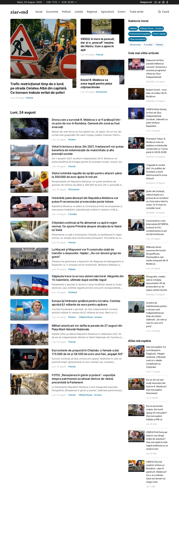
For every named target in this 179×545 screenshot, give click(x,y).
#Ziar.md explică (139, 341)
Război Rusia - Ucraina (151, 28)
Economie (52, 11)
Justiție (78, 11)
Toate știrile (136, 11)
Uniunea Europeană (139, 33)
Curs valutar (159, 33)
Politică (66, 11)
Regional (92, 11)
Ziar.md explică (137, 39)
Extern (122, 11)
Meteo (133, 28)
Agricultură (107, 11)
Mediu (159, 44)
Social (38, 11)
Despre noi (146, 2)
